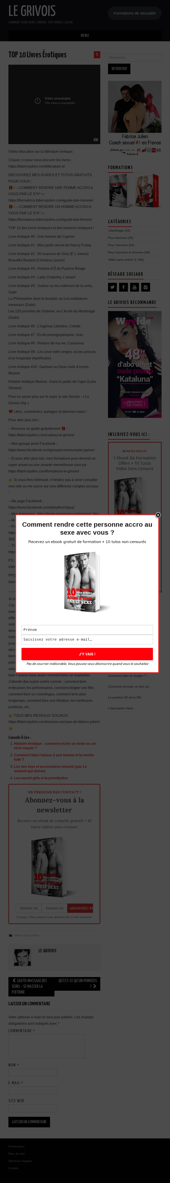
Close (158, 515)
